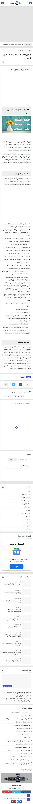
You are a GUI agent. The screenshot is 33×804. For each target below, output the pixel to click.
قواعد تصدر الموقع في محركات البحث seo (19, 750)
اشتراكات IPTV (26, 494)
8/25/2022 (17, 599)
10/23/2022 (16, 625)
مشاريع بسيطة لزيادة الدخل (23, 722)
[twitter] (18, 801)
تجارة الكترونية (26, 504)
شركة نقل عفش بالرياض (23, 734)
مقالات (19, 51)
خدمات (28, 519)
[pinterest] (15, 801)
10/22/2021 (16, 659)
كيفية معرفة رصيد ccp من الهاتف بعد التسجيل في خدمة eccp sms (11, 653)
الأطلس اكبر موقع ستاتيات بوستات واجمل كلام (18, 719)
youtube (6, 792)
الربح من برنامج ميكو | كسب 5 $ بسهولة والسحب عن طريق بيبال (17, 694)
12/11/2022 (16, 616)
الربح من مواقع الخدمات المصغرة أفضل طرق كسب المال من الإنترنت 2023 (17, 763)
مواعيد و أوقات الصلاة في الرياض (21, 756)
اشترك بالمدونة (16, 779)
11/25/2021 (16, 590)
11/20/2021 (16, 633)
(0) (2, 62)
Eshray (28, 529)
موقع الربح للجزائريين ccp (10, 798)
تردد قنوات (27, 507)
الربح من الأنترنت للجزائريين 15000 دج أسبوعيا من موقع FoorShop (12, 636)
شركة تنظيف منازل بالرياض (23, 731)
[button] (20, 384)
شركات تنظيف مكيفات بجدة (22, 747)
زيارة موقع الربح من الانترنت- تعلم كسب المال (14, 396)
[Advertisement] (16, 24)
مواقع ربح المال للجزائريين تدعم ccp (12, 584)
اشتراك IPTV (27, 738)
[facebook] (20, 801)
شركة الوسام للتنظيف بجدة (23, 728)
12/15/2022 (16, 650)
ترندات (28, 510)
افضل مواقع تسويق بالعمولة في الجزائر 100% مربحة (12, 593)
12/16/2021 (16, 582)
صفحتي (25, 792)
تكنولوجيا (27, 516)
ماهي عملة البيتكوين (25, 716)
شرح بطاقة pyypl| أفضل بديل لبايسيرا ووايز (18, 741)
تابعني (15, 792)
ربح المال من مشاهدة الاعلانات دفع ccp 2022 (12, 644)
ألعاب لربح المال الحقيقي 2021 (13, 661)
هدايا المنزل (21, 147)
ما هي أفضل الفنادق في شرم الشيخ (12, 44)
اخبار (28, 491)
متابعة (16, 566)
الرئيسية (28, 51)
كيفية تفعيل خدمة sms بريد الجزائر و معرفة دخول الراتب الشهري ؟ (12, 619)
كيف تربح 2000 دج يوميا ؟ (14, 627)
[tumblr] (12, 801)
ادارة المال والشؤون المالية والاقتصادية (20, 760)
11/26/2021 (16, 607)
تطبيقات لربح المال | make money (20, 712)
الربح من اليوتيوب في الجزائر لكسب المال (12, 601)
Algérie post (26, 526)
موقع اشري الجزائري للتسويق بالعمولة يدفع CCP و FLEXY (13, 610)
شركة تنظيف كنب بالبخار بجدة (22, 725)
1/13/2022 (17, 641)
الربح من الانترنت (25, 497)
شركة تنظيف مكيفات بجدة (23, 744)
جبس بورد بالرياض (25, 753)
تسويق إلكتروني (25, 513)
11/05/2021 (27, 690)
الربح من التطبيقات (25, 501)
